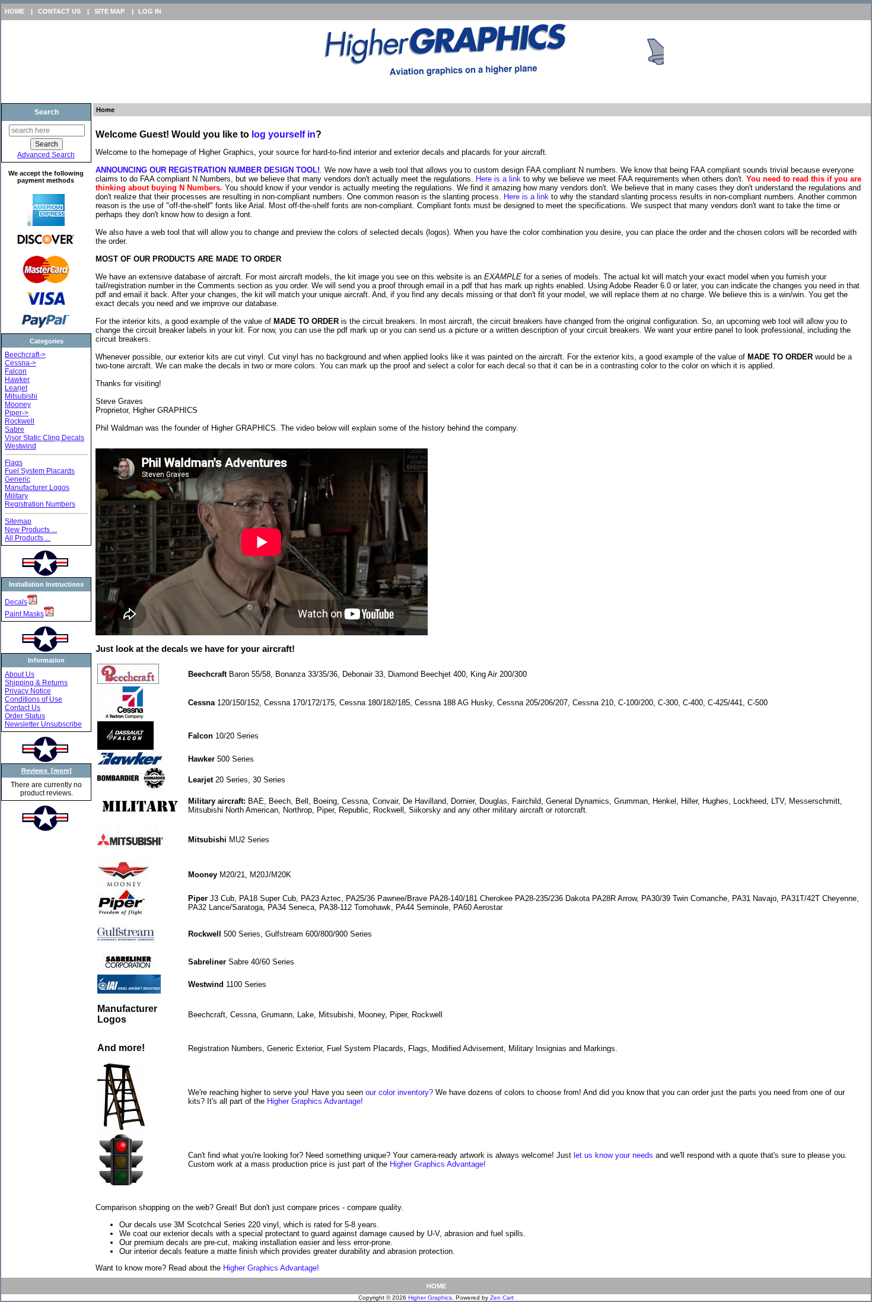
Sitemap (18, 521)
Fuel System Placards (40, 471)
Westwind (20, 446)
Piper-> (16, 413)
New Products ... (31, 530)
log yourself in (284, 134)
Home (14, 11)
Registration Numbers (40, 504)
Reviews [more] (46, 770)
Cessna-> (20, 363)
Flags (14, 463)
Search (46, 112)
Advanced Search (46, 155)
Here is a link (498, 178)
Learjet (16, 388)
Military (16, 496)
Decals (16, 602)
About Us (19, 674)
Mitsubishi (21, 396)
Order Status (25, 716)
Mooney (18, 404)
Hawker (17, 379)
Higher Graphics (430, 1297)
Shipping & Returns (36, 683)
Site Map (109, 11)
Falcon (16, 371)
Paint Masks (24, 614)
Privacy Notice (28, 691)
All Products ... (27, 538)
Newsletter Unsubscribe (43, 724)
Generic (17, 479)
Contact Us (59, 11)
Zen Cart (502, 1297)
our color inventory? (399, 1092)
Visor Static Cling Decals (44, 438)
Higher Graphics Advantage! (315, 1101)
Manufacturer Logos (37, 487)
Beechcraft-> (25, 355)
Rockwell (19, 421)
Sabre (14, 429)
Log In (149, 11)
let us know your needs (613, 1155)
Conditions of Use (33, 699)
